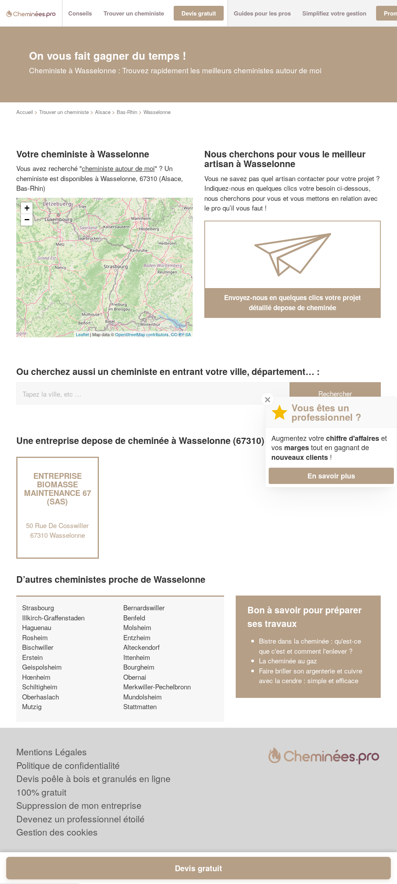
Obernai (134, 677)
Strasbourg (38, 607)
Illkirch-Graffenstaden (53, 617)
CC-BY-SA (181, 334)
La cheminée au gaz (288, 660)
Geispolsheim (42, 667)
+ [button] (26, 208)
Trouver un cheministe (64, 112)
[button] (80, 13)
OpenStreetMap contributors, (143, 334)
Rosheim (35, 637)
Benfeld (134, 617)
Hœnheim (36, 677)
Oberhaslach (40, 696)
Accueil (24, 112)
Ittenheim (136, 657)
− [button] (26, 219)
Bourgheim (138, 667)
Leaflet (82, 334)
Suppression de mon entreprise (79, 805)
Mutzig (31, 706)
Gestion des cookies (57, 831)
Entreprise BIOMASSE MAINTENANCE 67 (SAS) (57, 488)
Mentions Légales (51, 751)
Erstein (32, 657)
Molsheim (137, 627)
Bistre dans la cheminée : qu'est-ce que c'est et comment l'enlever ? (310, 646)
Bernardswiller (144, 607)
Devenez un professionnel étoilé (80, 818)
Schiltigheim (39, 686)
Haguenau (36, 627)
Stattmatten (140, 706)
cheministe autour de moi (118, 168)
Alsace (102, 112)
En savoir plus (331, 476)
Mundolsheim (142, 696)
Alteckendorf (141, 647)
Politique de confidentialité (68, 765)
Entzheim (136, 637)
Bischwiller (38, 647)
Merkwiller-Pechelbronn (157, 686)
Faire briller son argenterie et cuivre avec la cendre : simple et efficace (310, 675)
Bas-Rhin (127, 112)
